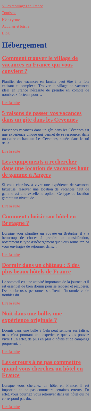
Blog (5, 33)
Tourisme (9, 13)
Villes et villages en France (22, 6)
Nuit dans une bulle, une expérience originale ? (32, 316)
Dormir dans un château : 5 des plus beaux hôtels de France (41, 268)
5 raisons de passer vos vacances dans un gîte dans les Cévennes (42, 116)
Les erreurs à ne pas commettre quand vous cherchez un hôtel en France (42, 368)
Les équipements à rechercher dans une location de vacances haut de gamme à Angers (45, 168)
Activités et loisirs (15, 26)
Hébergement (12, 19)
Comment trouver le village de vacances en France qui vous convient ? (40, 64)
